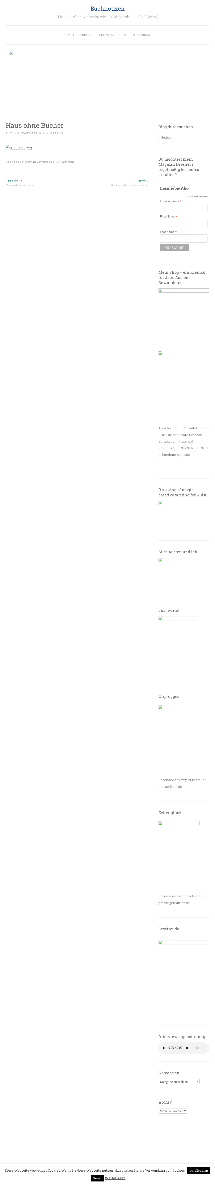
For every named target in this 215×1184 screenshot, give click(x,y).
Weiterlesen (115, 1178)
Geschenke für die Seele (19, 183)
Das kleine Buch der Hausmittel (129, 183)
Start (70, 35)
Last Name (168, 232)
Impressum (140, 35)
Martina (57, 133)
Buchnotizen (107, 8)
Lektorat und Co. (113, 35)
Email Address (170, 201)
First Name (168, 217)
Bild (9, 133)
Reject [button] (97, 1178)
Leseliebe (86, 35)
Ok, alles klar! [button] (199, 1170)
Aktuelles (46, 162)
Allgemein (65, 162)
